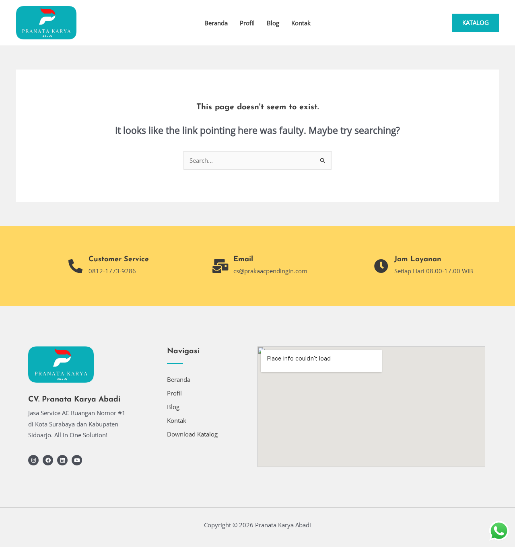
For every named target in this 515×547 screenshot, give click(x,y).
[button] (475, 23)
